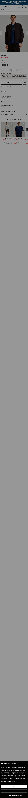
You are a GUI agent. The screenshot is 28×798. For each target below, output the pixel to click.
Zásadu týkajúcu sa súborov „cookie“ (8, 779)
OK (14, 787)
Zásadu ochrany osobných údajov (8, 781)
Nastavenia (14, 791)
